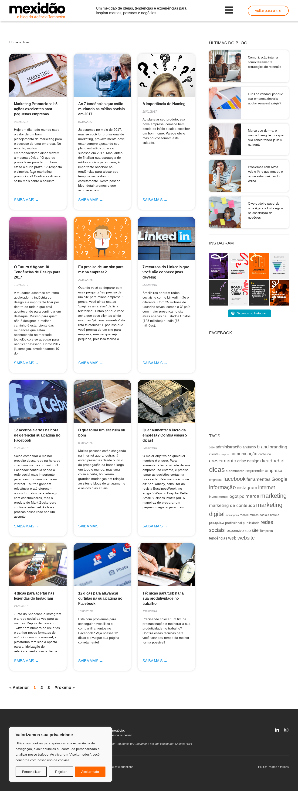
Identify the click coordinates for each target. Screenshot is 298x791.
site (255, 530)
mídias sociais (259, 515)
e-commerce (235, 471)
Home (13, 42)
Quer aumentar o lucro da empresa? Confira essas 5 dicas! (164, 435)
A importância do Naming (164, 104)
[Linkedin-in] (277, 730)
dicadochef (272, 460)
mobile (244, 515)
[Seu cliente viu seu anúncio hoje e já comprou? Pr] (279, 266)
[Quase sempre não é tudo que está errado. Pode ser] (279, 293)
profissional (233, 523)
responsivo (235, 530)
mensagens (232, 515)
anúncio (249, 447)
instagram (247, 487)
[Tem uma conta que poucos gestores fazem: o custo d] (218, 293)
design (253, 461)
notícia (274, 515)
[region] (60, 754)
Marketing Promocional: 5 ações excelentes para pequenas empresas (36, 109)
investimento (218, 497)
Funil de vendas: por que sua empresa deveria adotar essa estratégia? (265, 98)
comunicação (243, 453)
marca (252, 496)
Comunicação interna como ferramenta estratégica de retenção (264, 62)
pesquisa (216, 522)
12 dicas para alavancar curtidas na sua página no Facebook (100, 598)
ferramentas (259, 479)
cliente (214, 454)
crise (241, 461)
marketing (273, 495)
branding (278, 446)
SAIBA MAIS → (26, 200)
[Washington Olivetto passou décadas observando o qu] (259, 293)
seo (248, 530)
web (232, 538)
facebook (234, 479)
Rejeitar (61, 772)
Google (279, 479)
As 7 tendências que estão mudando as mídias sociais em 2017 (101, 109)
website (246, 538)
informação (222, 487)
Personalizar (31, 772)
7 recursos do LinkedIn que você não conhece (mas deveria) (165, 272)
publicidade (251, 523)
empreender (254, 471)
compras (225, 454)
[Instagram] (286, 730)
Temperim (266, 531)
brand (263, 446)
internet (266, 487)
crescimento (222, 460)
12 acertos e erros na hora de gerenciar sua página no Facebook (37, 435)
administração (229, 447)
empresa (273, 470)
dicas (217, 469)
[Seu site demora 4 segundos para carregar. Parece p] (259, 266)
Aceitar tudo (90, 772)
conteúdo (264, 454)
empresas (215, 479)
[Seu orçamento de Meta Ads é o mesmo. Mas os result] (239, 293)
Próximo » (64, 687)
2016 (212, 447)
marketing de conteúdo (232, 505)
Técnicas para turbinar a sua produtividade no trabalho (163, 598)
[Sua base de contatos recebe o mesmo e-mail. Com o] (239, 266)
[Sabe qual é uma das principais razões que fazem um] (218, 266)
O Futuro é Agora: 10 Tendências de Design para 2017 (37, 272)
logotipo (236, 496)
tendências (218, 538)
